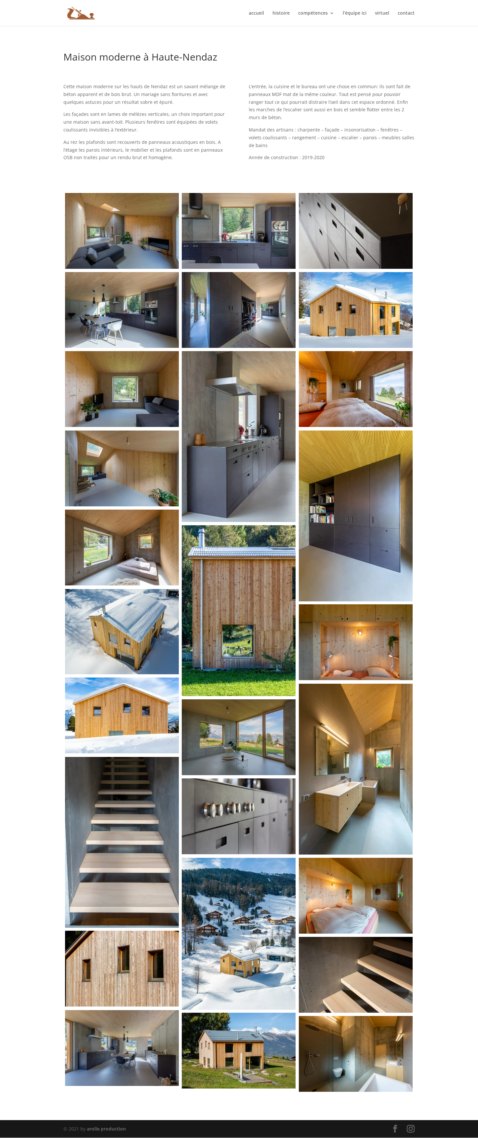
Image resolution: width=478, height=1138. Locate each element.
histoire (281, 13)
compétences (313, 13)
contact (406, 13)
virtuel (382, 13)
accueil (256, 13)
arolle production (106, 1129)
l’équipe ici (354, 13)
